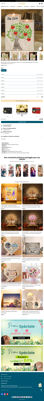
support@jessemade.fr (7, 378)
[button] (2, 3)
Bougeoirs (4, 70)
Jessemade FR (23, 399)
